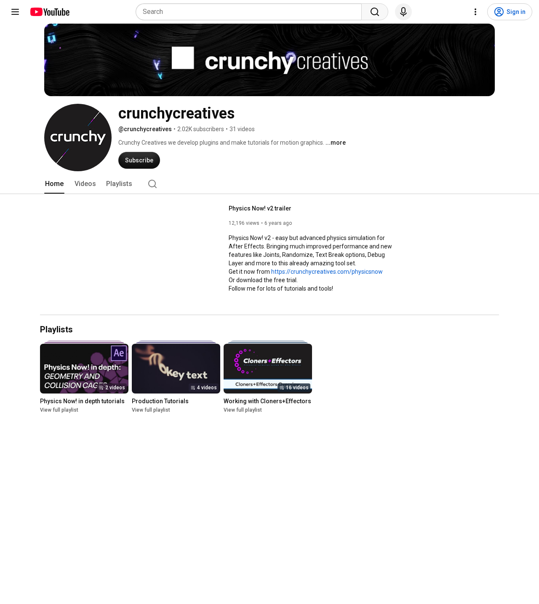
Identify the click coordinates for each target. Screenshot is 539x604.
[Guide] (15, 12)
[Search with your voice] (403, 11)
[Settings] (475, 12)
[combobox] (251, 12)
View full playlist (59, 410)
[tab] (54, 184)
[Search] (374, 11)
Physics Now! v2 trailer (260, 208)
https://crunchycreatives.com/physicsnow (327, 271)
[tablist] (269, 184)
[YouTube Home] (49, 12)
